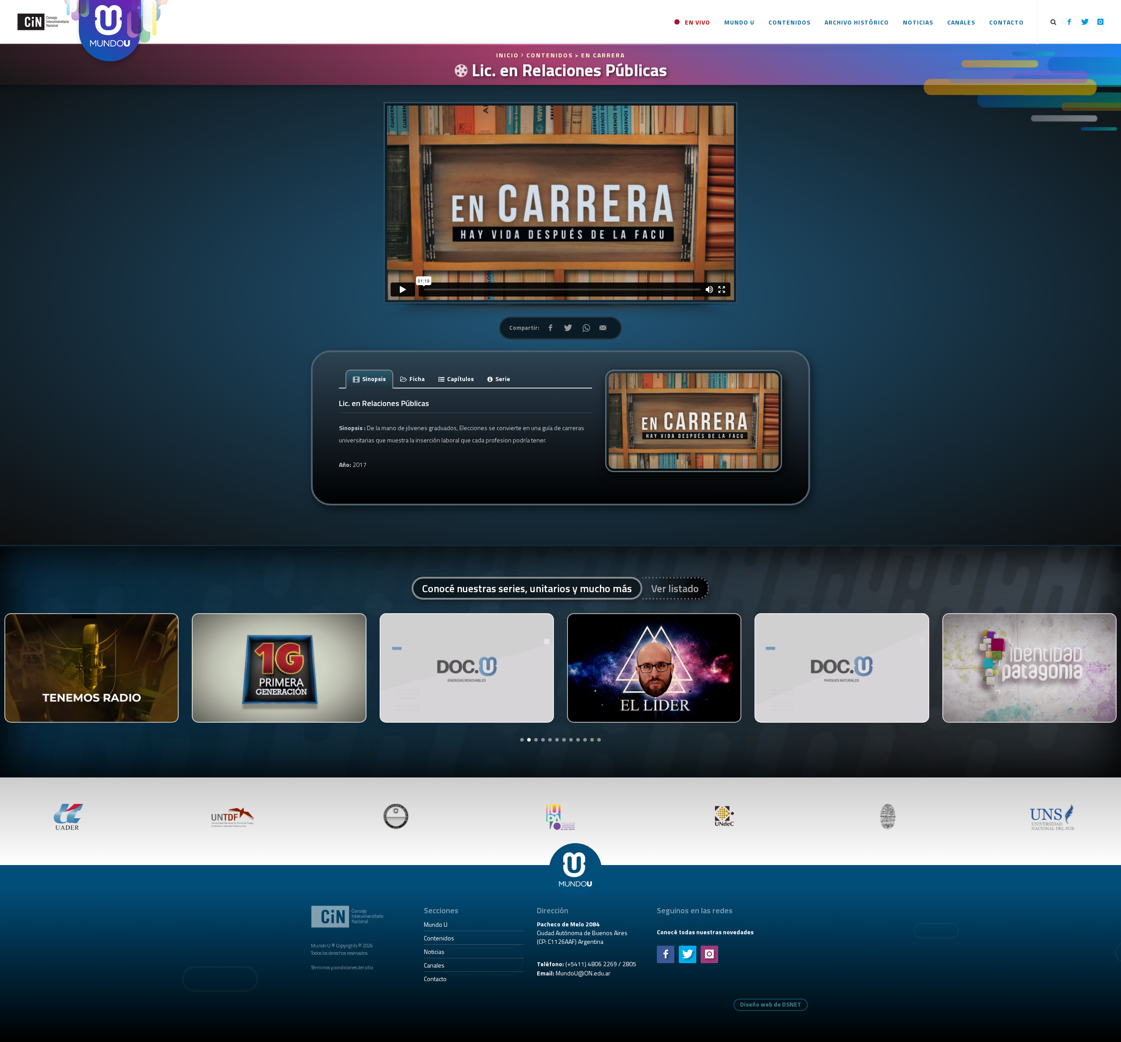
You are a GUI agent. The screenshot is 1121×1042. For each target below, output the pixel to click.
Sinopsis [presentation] (373, 378)
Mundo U (436, 924)
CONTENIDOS (549, 55)
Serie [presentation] (502, 378)
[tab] (369, 379)
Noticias (434, 951)
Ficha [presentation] (416, 378)
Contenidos (439, 938)
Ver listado (675, 588)
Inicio (508, 55)
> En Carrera (600, 55)
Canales (434, 965)
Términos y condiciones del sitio (342, 967)
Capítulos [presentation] (460, 378)
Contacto (435, 978)
